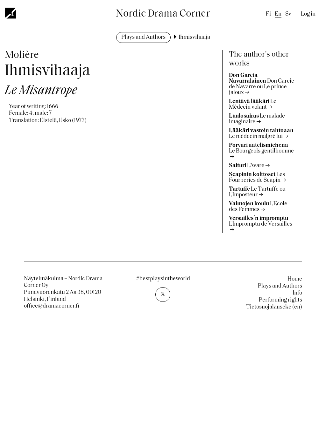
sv (288, 14)
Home (294, 279)
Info (297, 293)
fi (268, 14)
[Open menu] (11, 13)
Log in (308, 14)
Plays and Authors (143, 37)
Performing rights (280, 300)
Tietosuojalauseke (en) (274, 307)
